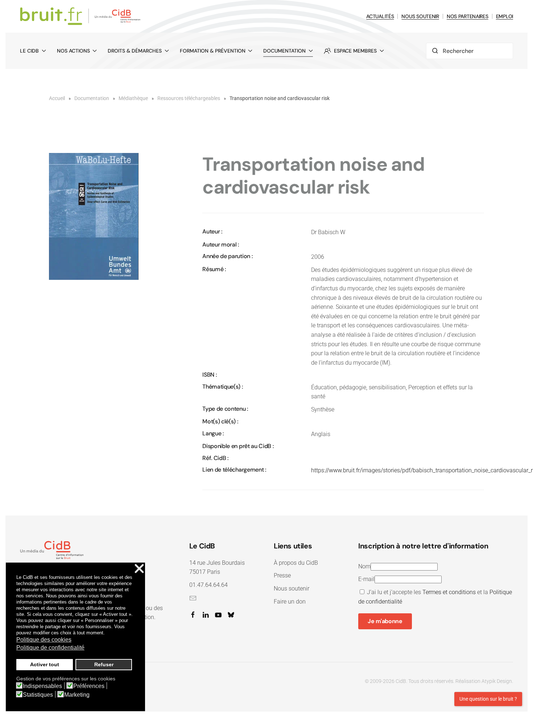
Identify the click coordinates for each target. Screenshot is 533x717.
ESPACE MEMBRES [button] (355, 50)
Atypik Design (497, 681)
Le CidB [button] (29, 50)
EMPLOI (504, 16)
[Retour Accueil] (81, 16)
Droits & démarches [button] (135, 50)
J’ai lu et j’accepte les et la (435, 597)
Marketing (77, 695)
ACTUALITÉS (380, 16)
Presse (282, 575)
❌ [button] (139, 569)
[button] (94, 216)
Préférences (88, 686)
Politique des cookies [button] (43, 640)
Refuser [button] (103, 664)
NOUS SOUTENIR (420, 16)
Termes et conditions (449, 592)
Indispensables (42, 686)
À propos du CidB (296, 562)
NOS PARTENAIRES (467, 16)
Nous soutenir (291, 588)
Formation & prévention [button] (212, 50)
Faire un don (290, 601)
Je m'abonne (385, 621)
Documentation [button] (284, 50)
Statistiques (38, 695)
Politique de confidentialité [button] (50, 648)
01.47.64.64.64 (208, 584)
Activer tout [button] (44, 664)
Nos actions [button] (73, 50)
